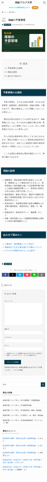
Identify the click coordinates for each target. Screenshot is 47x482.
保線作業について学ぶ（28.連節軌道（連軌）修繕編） (23, 410)
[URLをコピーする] (41, 275)
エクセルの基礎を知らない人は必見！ (20, 250)
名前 (6, 329)
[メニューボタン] (2, 2)
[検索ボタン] (44, 2)
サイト (6, 345)
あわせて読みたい (15, 76)
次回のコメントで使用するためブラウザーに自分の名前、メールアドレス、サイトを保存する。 (24, 354)
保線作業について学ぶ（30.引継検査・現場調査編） (22, 400)
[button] (5, 275)
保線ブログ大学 (23, 2)
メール (7, 337)
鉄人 (41, 445)
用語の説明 (12, 72)
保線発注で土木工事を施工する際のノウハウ (23, 247)
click (35, 7)
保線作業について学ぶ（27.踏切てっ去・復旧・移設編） (23, 415)
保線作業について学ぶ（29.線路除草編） (18, 405)
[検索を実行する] (43, 384)
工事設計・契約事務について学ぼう (19, 244)
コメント (8, 301)
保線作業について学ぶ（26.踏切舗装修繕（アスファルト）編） (23, 421)
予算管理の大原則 (15, 68)
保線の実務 (7, 24)
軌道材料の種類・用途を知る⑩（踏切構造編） (20, 438)
